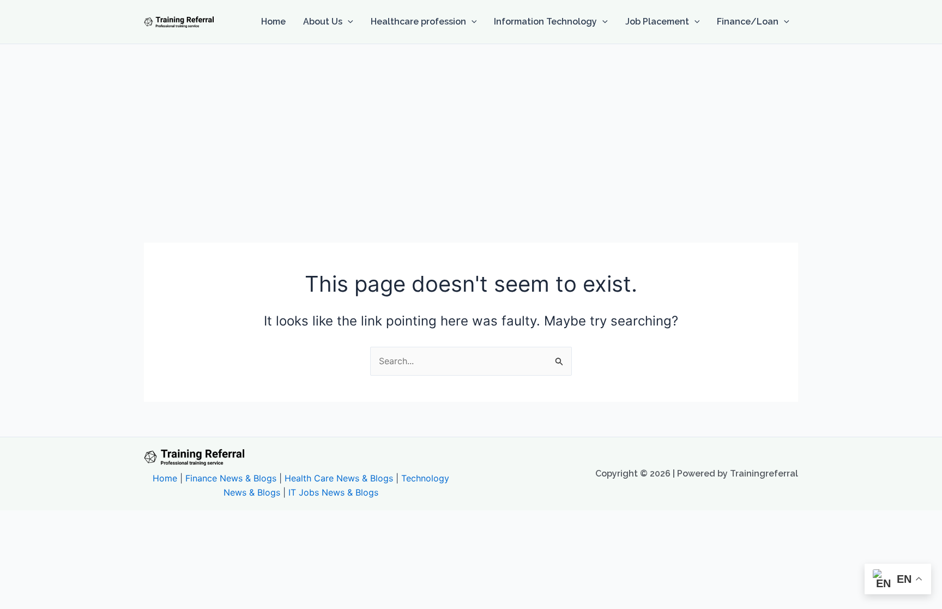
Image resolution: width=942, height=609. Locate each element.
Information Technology (545, 21)
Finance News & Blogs (230, 478)
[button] (347, 22)
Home (273, 21)
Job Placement (657, 21)
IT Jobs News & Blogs (333, 492)
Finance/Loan (747, 21)
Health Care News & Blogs (339, 478)
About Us (322, 21)
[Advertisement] (471, 126)
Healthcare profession (418, 21)
